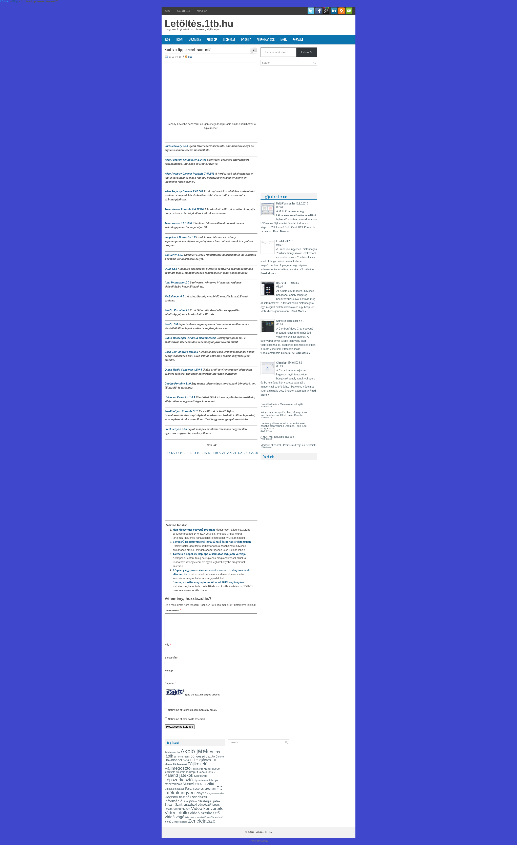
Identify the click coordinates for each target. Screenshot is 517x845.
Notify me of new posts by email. (186, 719)
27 (245, 452)
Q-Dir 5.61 (171, 268)
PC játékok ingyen (194, 790)
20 (220, 452)
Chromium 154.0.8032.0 (289, 362)
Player (200, 793)
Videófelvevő (181, 808)
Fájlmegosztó (178, 768)
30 (256, 452)
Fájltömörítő (197, 769)
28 (249, 452)
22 (227, 452)
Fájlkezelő (197, 763)
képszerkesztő (179, 779)
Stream (169, 804)
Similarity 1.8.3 (174, 254)
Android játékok (265, 39)
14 (198, 452)
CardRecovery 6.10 (176, 146)
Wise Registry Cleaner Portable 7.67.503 (189, 173)
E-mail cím (171, 657)
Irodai (179, 39)
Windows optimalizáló (195, 817)
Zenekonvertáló (179, 822)
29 (252, 452)
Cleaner (220, 756)
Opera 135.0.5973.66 (287, 283)
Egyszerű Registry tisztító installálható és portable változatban (212, 541)
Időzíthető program (175, 772)
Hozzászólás (173, 610)
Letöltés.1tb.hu (199, 23)
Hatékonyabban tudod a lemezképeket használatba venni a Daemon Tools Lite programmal (284, 426)
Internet (246, 39)
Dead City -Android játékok (181, 351)
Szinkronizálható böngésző (193, 804)
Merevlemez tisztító (198, 784)
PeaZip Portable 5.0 (177, 310)
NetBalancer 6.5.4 (175, 296)
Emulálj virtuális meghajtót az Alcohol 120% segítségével (209, 582)
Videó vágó (174, 817)
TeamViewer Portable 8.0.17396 (184, 209)
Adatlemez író (172, 752)
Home (167, 10)
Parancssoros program (200, 788)
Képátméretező (200, 780)
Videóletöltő (177, 812)
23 (230, 452)
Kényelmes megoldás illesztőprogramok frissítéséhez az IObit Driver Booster (284, 414)
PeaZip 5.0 (171, 324)
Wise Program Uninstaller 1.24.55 (185, 159)
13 (194, 452)
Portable (298, 39)
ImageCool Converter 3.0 (180, 237)
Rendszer (212, 39)
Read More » (281, 231)
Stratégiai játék (209, 801)
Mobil (284, 39)
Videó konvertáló (207, 808)
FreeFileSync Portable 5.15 (181, 411)
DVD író (187, 760)
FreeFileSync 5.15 (176, 429)
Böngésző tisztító (202, 756)
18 (212, 452)
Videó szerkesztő (205, 813)
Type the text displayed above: (202, 694)
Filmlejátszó (201, 760)
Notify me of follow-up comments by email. (192, 710)
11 (187, 452)
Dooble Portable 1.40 (178, 383)
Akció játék (195, 751)
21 (223, 452)
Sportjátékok (190, 801)
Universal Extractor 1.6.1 (180, 397)
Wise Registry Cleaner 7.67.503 (184, 191)
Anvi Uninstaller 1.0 (177, 282)
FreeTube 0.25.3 (284, 241)
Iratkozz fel (306, 52)
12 (191, 452)
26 (241, 452)
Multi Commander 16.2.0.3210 (292, 203)
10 (183, 452)
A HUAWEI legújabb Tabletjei (277, 436)
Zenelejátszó (201, 821)
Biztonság (229, 39)
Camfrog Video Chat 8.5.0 (290, 320)
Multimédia (195, 39)
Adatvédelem (183, 10)
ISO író (211, 772)
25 (238, 452)
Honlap (169, 670)
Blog (167, 39)
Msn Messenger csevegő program (194, 529)
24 (234, 452)
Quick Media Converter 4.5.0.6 (183, 369)
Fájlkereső (180, 764)
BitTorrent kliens (182, 756)
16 (205, 452)
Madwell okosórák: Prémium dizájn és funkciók (288, 445)
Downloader (173, 760)
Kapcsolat (203, 10)
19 (216, 452)
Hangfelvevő (212, 768)
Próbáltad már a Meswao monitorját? (282, 404)
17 (209, 452)
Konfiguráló (200, 775)
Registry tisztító (177, 797)
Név (168, 644)
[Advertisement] (211, 93)
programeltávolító (215, 793)
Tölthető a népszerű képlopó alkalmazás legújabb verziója (209, 553)
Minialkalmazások (174, 788)
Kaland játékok (179, 775)
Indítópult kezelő (196, 771)
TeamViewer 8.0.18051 (178, 223)
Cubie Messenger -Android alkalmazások (190, 337)
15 (201, 452)
